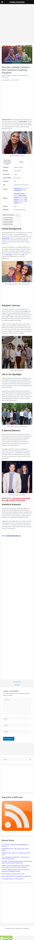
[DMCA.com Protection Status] (6, 937)
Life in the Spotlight (8, 221)
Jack (7, 254)
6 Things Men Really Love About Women (12, 878)
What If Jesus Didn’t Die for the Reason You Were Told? (16, 876)
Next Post (17, 684)
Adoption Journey (8, 219)
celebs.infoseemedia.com (13, 535)
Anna (10, 254)
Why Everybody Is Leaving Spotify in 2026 (13, 874)
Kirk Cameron (17, 188)
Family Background (8, 217)
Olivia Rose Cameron (19, 193)
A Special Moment (8, 222)
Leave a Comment (7, 75)
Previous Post (17, 682)
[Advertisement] (17, 26)
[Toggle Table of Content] (17, 215)
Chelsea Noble (23, 121)
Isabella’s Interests (8, 224)
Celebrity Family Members (19, 75)
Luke (23, 254)
